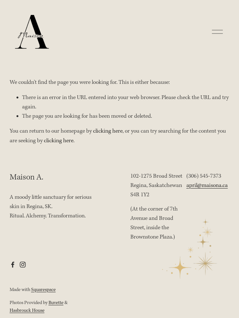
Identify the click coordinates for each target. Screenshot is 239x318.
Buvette (56, 302)
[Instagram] (23, 264)
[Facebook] (13, 264)
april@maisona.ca (207, 185)
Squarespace (43, 289)
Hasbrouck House (27, 310)
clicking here (108, 131)
